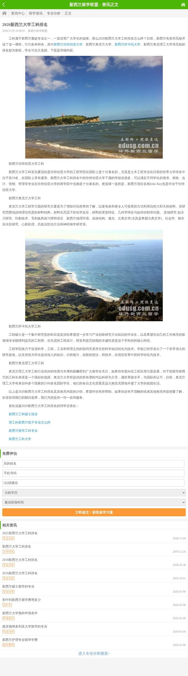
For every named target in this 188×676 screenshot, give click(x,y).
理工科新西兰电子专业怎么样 (29, 422)
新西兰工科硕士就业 (23, 414)
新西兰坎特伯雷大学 (68, 44)
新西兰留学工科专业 (23, 430)
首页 (183, 4)
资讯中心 (18, 13)
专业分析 (54, 13)
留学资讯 (36, 13)
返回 (3, 4)
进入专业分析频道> (94, 653)
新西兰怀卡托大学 (127, 44)
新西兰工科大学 (20, 439)
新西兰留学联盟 (37, 30)
